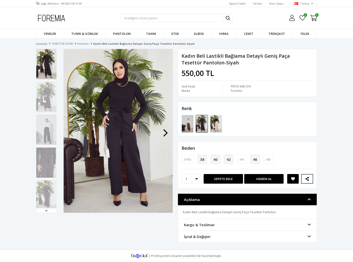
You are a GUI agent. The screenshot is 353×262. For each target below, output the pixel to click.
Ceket (248, 33)
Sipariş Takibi (237, 3)
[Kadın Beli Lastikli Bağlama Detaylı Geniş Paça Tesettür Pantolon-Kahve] (188, 123)
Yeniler (50, 33)
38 (202, 159)
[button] (46, 210)
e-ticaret (176, 256)
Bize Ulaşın (276, 3)
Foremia (236, 91)
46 (255, 159)
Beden (188, 148)
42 (228, 159)
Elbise (199, 33)
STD (187, 159)
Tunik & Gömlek (84, 33)
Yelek (304, 33)
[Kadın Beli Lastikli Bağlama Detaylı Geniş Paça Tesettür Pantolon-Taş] (216, 123)
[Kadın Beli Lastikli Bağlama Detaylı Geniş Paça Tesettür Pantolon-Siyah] (202, 123)
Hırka (224, 33)
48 (268, 159)
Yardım (257, 3)
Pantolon (122, 33)
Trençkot (276, 33)
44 (242, 159)
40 (215, 159)
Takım (151, 33)
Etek (175, 33)
